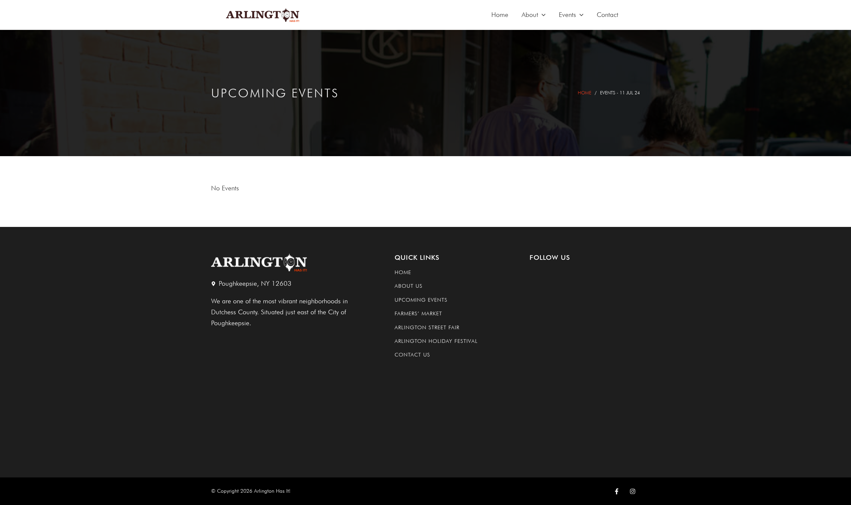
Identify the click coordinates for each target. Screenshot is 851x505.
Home (499, 15)
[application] (542, 15)
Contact (607, 15)
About (530, 15)
